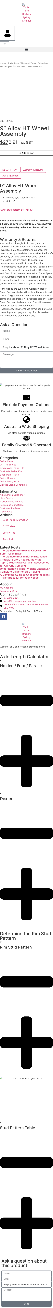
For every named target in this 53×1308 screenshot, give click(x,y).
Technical (8, 539)
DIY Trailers (9, 526)
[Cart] (4, 44)
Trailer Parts (13, 63)
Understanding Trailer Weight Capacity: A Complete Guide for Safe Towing (25, 570)
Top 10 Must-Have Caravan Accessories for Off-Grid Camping (24, 564)
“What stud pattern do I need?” (16, 209)
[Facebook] (3, 616)
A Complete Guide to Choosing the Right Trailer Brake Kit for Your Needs (25, 576)
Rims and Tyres (28, 63)
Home (3, 63)
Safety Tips (9, 532)
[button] (26, 49)
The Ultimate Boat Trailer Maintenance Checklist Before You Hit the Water (23, 558)
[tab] (10, 170)
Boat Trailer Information (15, 519)
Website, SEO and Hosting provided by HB (23, 646)
